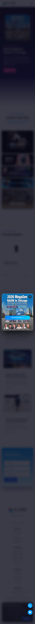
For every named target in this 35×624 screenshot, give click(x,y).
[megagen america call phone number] (30, 605)
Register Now (16, 317)
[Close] (30, 296)
